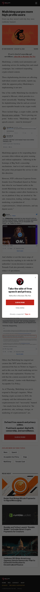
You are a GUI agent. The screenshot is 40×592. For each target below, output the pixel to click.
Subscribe (20, 302)
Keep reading (20, 307)
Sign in (27, 314)
